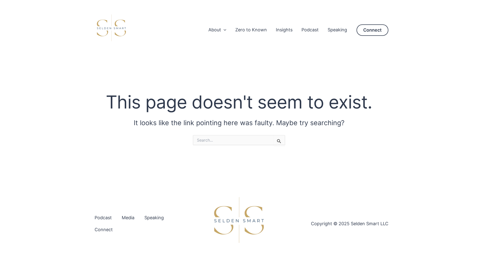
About (214, 29)
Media (128, 217)
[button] (223, 30)
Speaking (337, 29)
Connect (104, 229)
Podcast (310, 29)
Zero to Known (251, 29)
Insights (284, 29)
